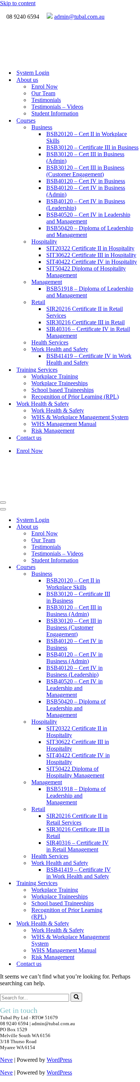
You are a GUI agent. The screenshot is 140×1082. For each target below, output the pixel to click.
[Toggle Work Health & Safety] (130, 924)
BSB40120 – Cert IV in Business (85, 181)
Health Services (49, 342)
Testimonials (46, 100)
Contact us (28, 438)
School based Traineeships (62, 390)
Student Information (54, 113)
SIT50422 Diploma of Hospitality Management (86, 271)
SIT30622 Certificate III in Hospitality (91, 255)
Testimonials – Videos (57, 106)
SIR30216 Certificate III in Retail (85, 322)
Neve (6, 1060)
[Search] (76, 997)
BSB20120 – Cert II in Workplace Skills (86, 137)
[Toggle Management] (130, 782)
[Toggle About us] (130, 527)
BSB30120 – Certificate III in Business (92, 147)
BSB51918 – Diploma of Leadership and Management (89, 292)
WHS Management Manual (63, 424)
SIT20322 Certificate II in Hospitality (90, 248)
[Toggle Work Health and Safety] (130, 863)
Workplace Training (54, 376)
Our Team (43, 93)
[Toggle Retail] (130, 809)
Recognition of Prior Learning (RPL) (75, 396)
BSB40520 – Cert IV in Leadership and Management (88, 218)
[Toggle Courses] (130, 567)
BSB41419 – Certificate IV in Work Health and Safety (88, 359)
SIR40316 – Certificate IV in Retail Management (88, 332)
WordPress (59, 1060)
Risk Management (52, 430)
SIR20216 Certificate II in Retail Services (84, 312)
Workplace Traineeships (59, 383)
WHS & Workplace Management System (79, 417)
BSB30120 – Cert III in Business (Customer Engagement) (85, 170)
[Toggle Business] (130, 574)
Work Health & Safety (57, 410)
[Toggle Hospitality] (130, 722)
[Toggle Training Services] (130, 883)
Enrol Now (44, 86)
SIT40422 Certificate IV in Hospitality (91, 262)
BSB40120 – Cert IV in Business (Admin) (85, 191)
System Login (32, 72)
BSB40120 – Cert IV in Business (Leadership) (85, 204)
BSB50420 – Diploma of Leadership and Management (89, 231)
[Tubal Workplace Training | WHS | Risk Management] (39, 59)
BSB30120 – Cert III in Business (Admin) (85, 157)
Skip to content (17, 3)
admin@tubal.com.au (79, 16)
